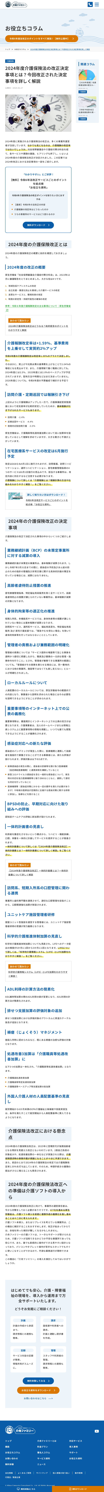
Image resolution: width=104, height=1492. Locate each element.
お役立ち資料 (75, 1458)
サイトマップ (42, 1473)
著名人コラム (43, 1452)
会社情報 (9, 1473)
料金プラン (42, 1446)
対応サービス (75, 1440)
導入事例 (73, 1446)
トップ (8, 1440)
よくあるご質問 (24, 1473)
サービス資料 (43, 1458)
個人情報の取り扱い (61, 1473)
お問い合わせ (11, 1458)
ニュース (41, 1464)
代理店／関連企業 (12, 1477)
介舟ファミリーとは (47, 1440)
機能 (7, 1446)
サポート (73, 1452)
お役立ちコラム (12, 1452)
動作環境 (78, 1473)
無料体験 (9, 1464)
